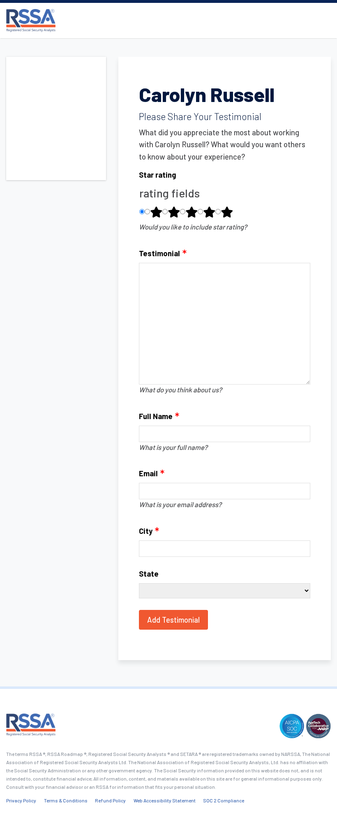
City (145, 530)
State (149, 573)
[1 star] (156, 212)
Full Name (156, 416)
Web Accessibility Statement (165, 800)
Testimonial (159, 253)
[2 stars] (174, 212)
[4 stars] (209, 212)
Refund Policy (110, 800)
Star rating (157, 174)
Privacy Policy (21, 800)
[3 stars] (191, 212)
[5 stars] (227, 212)
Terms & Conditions (66, 800)
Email (148, 473)
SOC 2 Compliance (223, 800)
